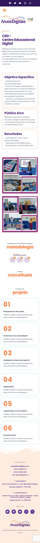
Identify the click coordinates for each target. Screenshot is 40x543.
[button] (4, 10)
